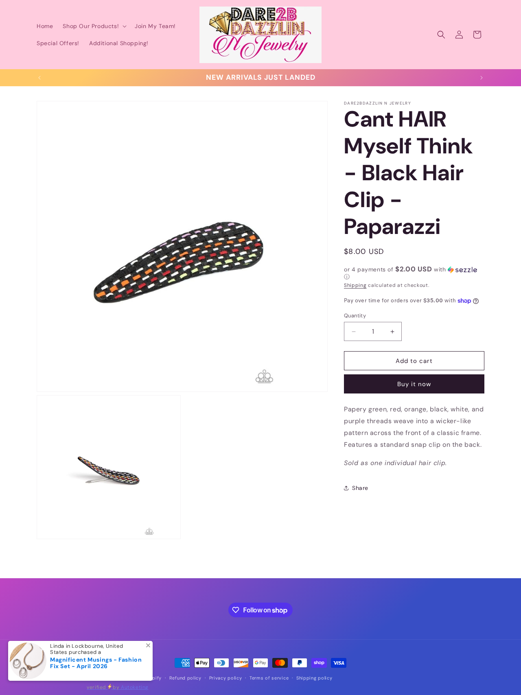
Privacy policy (225, 678)
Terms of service (269, 678)
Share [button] (360, 488)
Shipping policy (314, 678)
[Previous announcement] (39, 77)
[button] (94, 26)
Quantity (355, 315)
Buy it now (414, 384)
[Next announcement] (481, 77)
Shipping (355, 285)
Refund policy (185, 678)
